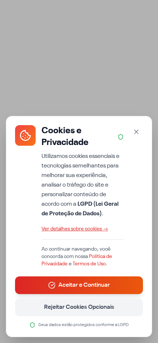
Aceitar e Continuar (84, 285)
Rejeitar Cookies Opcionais (79, 307)
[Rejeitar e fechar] (136, 131)
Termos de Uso (89, 263)
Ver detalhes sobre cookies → (75, 228)
